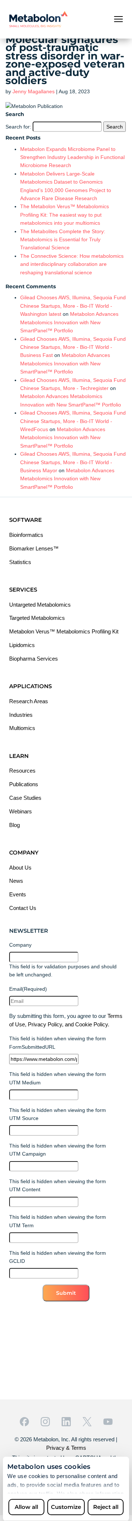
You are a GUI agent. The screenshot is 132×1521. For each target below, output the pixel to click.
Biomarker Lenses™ (34, 548)
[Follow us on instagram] (45, 1421)
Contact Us (22, 908)
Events (17, 894)
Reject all (105, 1506)
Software (25, 519)
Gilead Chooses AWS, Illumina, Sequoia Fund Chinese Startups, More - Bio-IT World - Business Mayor (73, 462)
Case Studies (25, 798)
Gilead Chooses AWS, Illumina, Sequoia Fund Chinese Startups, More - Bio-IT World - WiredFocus (73, 421)
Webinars (20, 811)
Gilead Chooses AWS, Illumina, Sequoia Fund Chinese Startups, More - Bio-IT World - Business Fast (73, 347)
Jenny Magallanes (33, 91)
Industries (21, 715)
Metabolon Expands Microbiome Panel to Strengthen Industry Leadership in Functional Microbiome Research (72, 157)
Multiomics (22, 728)
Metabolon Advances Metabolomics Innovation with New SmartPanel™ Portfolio (69, 322)
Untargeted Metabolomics (40, 604)
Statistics (20, 562)
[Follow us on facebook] (24, 1421)
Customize (66, 1506)
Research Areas (28, 701)
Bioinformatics (26, 535)
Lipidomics (22, 645)
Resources (22, 770)
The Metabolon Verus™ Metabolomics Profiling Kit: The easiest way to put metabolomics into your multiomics (64, 214)
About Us (20, 867)
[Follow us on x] (87, 1421)
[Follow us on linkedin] (66, 1421)
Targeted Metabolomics (37, 618)
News (16, 881)
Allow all (26, 1506)
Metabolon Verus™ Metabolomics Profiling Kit (63, 631)
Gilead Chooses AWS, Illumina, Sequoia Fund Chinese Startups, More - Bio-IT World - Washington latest (73, 306)
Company (23, 852)
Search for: (18, 127)
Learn (19, 755)
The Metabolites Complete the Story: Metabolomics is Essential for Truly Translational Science (62, 239)
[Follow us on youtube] (108, 1421)
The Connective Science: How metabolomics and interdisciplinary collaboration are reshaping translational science (72, 264)
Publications (23, 784)
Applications (30, 686)
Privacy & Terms (66, 1448)
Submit (66, 1293)
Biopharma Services (33, 658)
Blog (14, 825)
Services (23, 589)
